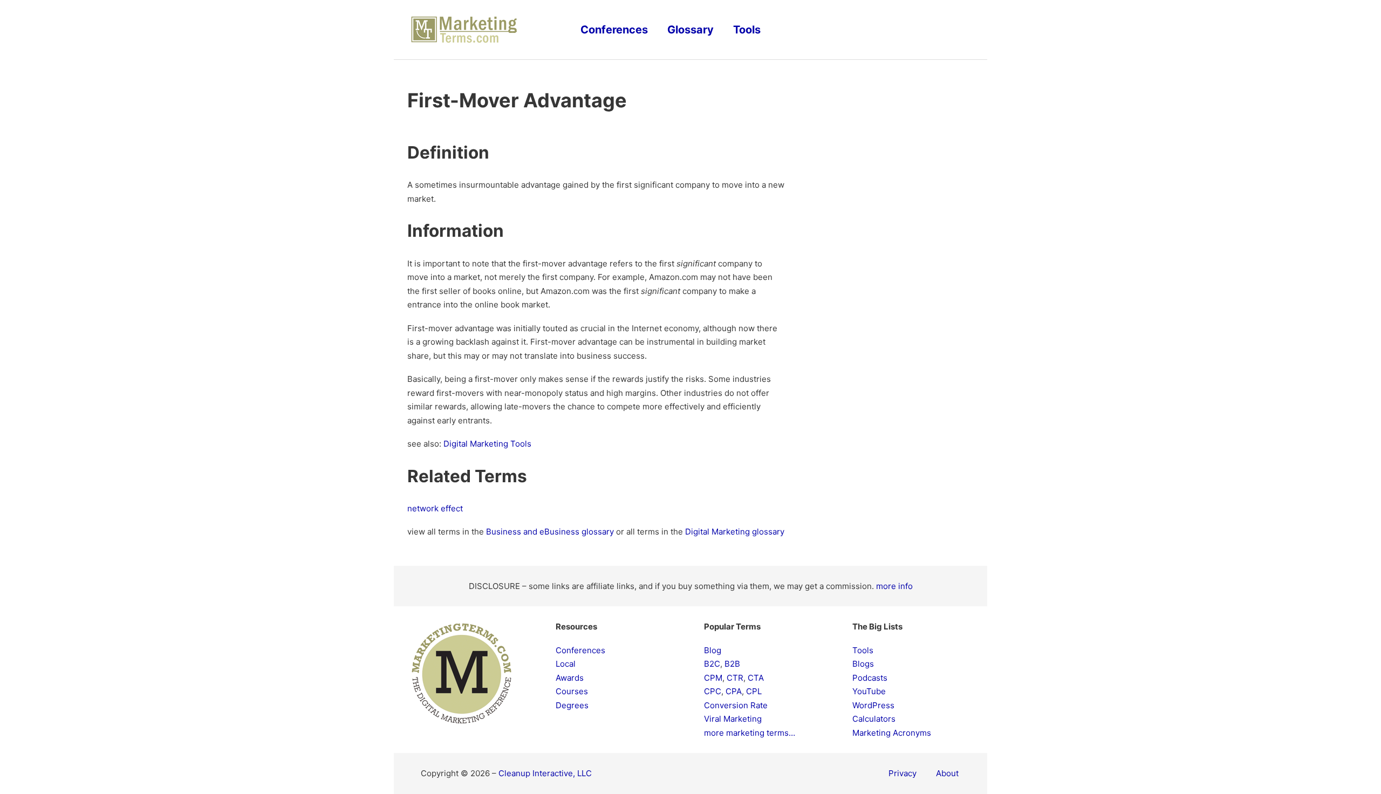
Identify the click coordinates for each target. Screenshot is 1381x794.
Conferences (614, 29)
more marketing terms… (749, 733)
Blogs (863, 664)
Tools (747, 29)
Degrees (572, 705)
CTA (756, 678)
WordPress (873, 705)
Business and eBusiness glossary (550, 531)
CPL (754, 691)
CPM (713, 678)
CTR (735, 678)
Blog (712, 650)
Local (566, 664)
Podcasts (869, 678)
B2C (712, 664)
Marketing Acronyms (891, 733)
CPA (734, 691)
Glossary (690, 29)
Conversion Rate (736, 705)
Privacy (902, 773)
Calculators (873, 719)
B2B (732, 664)
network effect (435, 508)
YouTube (869, 691)
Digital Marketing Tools (487, 444)
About (947, 773)
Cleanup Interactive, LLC (545, 773)
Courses (572, 691)
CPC (712, 691)
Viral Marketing (733, 719)
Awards (570, 678)
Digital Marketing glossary (734, 531)
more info (894, 586)
